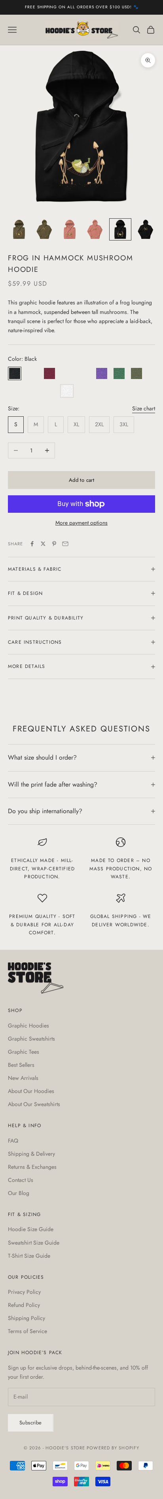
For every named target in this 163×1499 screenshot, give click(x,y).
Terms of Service (27, 1331)
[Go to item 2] (44, 229)
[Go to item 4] (95, 229)
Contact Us (20, 1180)
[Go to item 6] (146, 229)
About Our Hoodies (31, 1091)
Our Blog (18, 1193)
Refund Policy (24, 1305)
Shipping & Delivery (31, 1154)
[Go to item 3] (70, 229)
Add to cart (81, 480)
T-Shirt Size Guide (29, 1256)
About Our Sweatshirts (34, 1104)
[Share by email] (65, 544)
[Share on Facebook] (32, 544)
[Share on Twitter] (43, 544)
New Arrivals (23, 1078)
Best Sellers (21, 1065)
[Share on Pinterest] (54, 544)
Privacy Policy (24, 1292)
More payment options (81, 523)
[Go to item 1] (19, 229)
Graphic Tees (23, 1052)
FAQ (13, 1141)
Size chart (143, 408)
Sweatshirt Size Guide (33, 1243)
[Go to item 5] (120, 229)
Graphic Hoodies (28, 1025)
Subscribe (30, 1422)
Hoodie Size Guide (30, 1229)
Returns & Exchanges (32, 1167)
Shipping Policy (26, 1318)
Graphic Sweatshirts (31, 1039)
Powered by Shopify (113, 1448)
